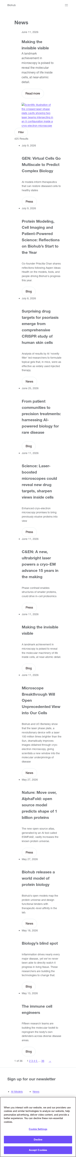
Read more (32, 93)
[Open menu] (66, 5)
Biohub (11, 5)
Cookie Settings (38, 1129)
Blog (29, 291)
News (29, 381)
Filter (21, 132)
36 (42, 1061)
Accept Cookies (38, 1150)
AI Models (17, 1091)
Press (29, 201)
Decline (38, 1139)
